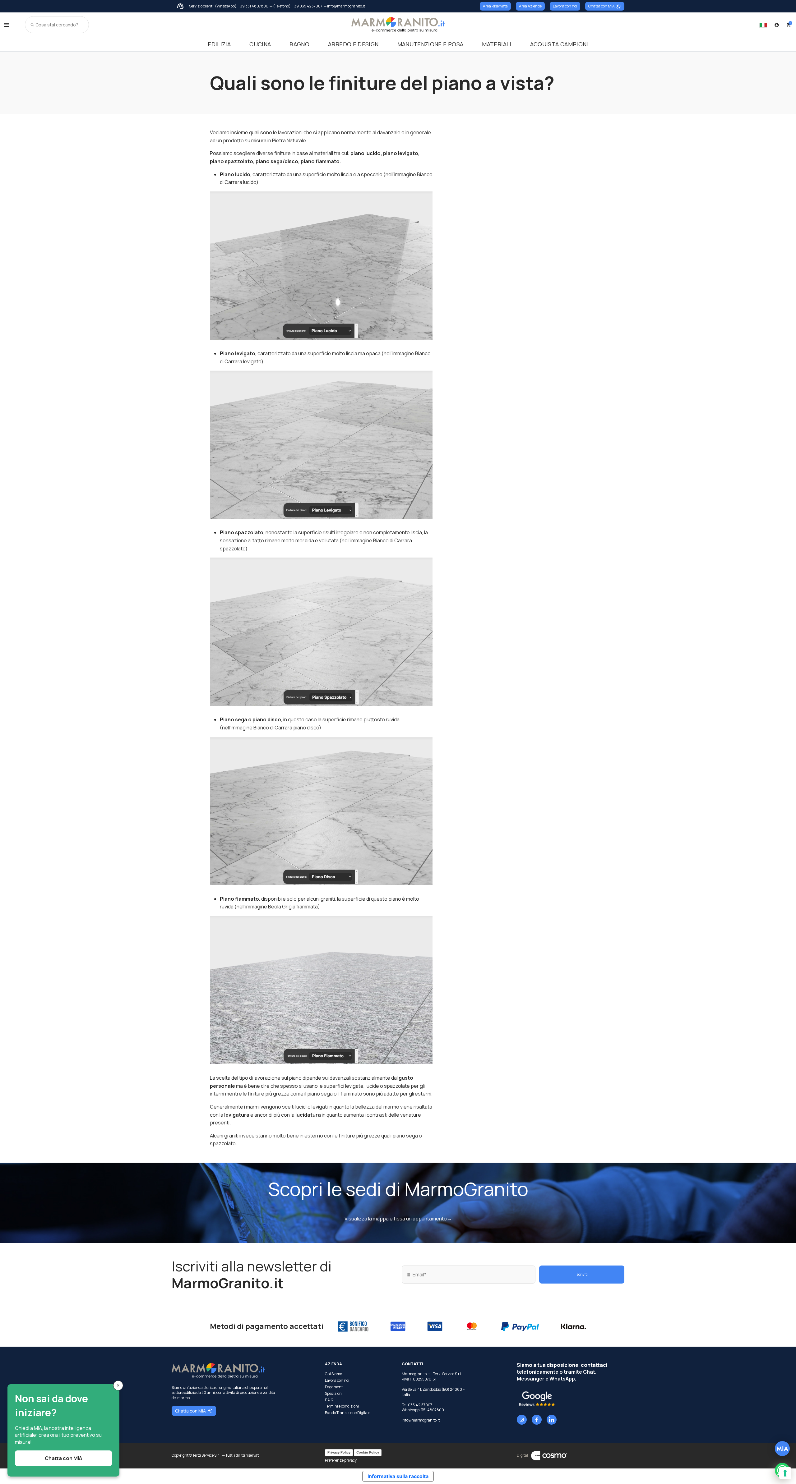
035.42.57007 (420, 1405)
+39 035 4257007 (307, 6)
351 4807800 (432, 1410)
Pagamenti (334, 1387)
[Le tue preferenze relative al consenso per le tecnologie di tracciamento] (785, 1473)
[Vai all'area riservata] (776, 24)
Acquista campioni (559, 44)
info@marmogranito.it (421, 1420)
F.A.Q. (329, 1400)
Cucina (260, 44)
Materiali (496, 44)
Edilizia (219, 44)
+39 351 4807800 (253, 6)
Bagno (299, 44)
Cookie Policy (367, 1452)
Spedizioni (334, 1393)
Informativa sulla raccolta (398, 1476)
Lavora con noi (565, 6)
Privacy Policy (338, 1452)
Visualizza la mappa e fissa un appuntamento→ (398, 1218)
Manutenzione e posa (430, 44)
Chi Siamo (333, 1373)
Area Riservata (495, 6)
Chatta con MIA (601, 6)
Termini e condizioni (342, 1406)
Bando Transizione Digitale (347, 1412)
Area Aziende (530, 6)
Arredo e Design (353, 44)
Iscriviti (582, 1274)
